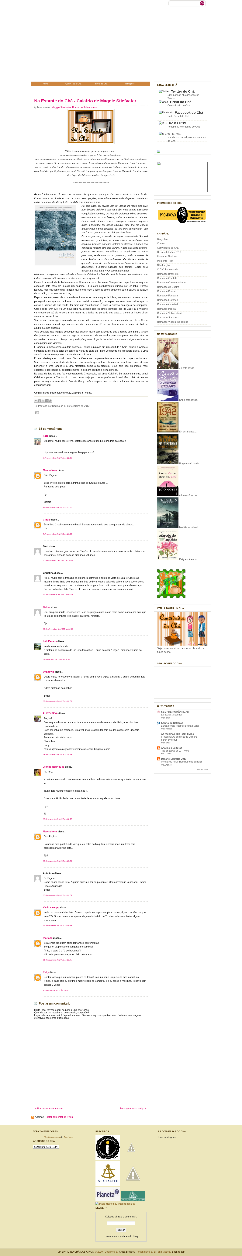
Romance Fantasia (167, 295)
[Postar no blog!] (39, 401)
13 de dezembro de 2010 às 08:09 (58, 595)
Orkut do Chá (181, 102)
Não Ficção (163, 265)
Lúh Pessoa (50, 641)
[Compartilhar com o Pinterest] (50, 401)
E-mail (177, 134)
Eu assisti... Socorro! (171, 714)
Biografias (162, 239)
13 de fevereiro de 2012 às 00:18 (57, 754)
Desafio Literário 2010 (169, 252)
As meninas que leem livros (177, 734)
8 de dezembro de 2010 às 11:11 (57, 458)
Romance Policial (166, 309)
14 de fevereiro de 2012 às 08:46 (57, 926)
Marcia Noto (50, 470)
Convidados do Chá (167, 248)
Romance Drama (166, 291)
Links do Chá (101, 84)
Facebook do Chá (189, 112)
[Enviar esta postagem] (36, 412)
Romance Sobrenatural (84, 107)
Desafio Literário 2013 (173, 759)
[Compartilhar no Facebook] (47, 401)
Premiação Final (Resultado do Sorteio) (181, 761)
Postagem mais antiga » (133, 1108)
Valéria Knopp (51, 907)
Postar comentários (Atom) (59, 1117)
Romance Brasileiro (167, 274)
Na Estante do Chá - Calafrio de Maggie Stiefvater (85, 100)
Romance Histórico (167, 300)
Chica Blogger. (127, 1251)
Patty (46, 972)
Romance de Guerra (168, 287)
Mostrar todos (202, 770)
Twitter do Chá (183, 91)
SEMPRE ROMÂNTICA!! (175, 712)
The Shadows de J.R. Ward (175, 750)
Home (45, 84)
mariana (47, 938)
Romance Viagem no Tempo (172, 322)
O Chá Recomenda (167, 269)
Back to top (178, 1251)
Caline (46, 607)
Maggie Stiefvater (61, 107)
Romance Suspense (168, 317)
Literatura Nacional (167, 256)
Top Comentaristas (52, 1137)
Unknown (48, 672)
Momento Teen (165, 261)
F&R (45, 436)
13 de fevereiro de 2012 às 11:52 (57, 819)
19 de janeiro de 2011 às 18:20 (56, 659)
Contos (161, 243)
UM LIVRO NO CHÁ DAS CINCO (75, 1251)
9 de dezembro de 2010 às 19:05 (57, 534)
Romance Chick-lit (167, 278)
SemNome (68, 1137)
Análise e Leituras (171, 748)
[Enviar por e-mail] (36, 401)
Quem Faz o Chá (73, 84)
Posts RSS (177, 123)
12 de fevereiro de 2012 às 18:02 (57, 701)
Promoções (129, 84)
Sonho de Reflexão (172, 723)
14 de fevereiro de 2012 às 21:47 (57, 960)
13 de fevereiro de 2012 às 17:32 (57, 861)
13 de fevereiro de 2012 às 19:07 (57, 895)
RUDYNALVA (50, 713)
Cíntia (46, 519)
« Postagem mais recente (49, 1108)
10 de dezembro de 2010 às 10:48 (58, 560)
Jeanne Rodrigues (53, 767)
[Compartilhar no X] (43, 401)
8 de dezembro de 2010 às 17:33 (57, 507)
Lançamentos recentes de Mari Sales (180, 726)
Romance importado (168, 304)
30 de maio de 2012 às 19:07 (56, 990)
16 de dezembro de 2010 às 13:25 (58, 629)
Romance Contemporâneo (171, 282)
